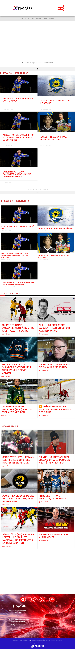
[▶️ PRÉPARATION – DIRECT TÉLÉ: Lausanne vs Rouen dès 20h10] (56, 391)
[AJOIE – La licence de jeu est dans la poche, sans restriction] (19, 481)
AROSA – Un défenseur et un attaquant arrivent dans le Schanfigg (18, 137)
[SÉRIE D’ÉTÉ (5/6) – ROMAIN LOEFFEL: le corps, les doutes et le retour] (19, 442)
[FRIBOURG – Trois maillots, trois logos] (56, 481)
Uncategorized (7, 451)
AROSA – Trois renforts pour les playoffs (53, 138)
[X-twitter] (42, 599)
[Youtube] (52, 599)
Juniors (45, 18)
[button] (60, 7)
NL (22, 18)
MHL (33, 18)
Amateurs (39, 18)
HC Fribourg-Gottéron (46, 490)
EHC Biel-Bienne (44, 451)
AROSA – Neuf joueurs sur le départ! (55, 228)
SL (25, 18)
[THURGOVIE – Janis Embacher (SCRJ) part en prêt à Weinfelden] (19, 391)
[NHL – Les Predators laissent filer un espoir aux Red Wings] (56, 309)
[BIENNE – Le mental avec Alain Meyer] (56, 519)
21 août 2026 (6, 334)
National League (17, 449)
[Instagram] (33, 599)
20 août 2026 (7, 504)
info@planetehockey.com (18, 621)
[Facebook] (23, 599)
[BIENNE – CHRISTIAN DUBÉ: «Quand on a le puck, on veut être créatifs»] (56, 442)
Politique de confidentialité (18, 625)
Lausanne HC (7, 449)
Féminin (51, 18)
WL (29, 18)
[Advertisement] (37, 43)
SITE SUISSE (28, 449)
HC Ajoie (5, 490)
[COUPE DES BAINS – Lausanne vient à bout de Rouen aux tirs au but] (19, 309)
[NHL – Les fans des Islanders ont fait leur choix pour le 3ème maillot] (19, 349)
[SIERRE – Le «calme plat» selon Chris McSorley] (56, 349)
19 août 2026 (44, 540)
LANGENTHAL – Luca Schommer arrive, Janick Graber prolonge (17, 174)
